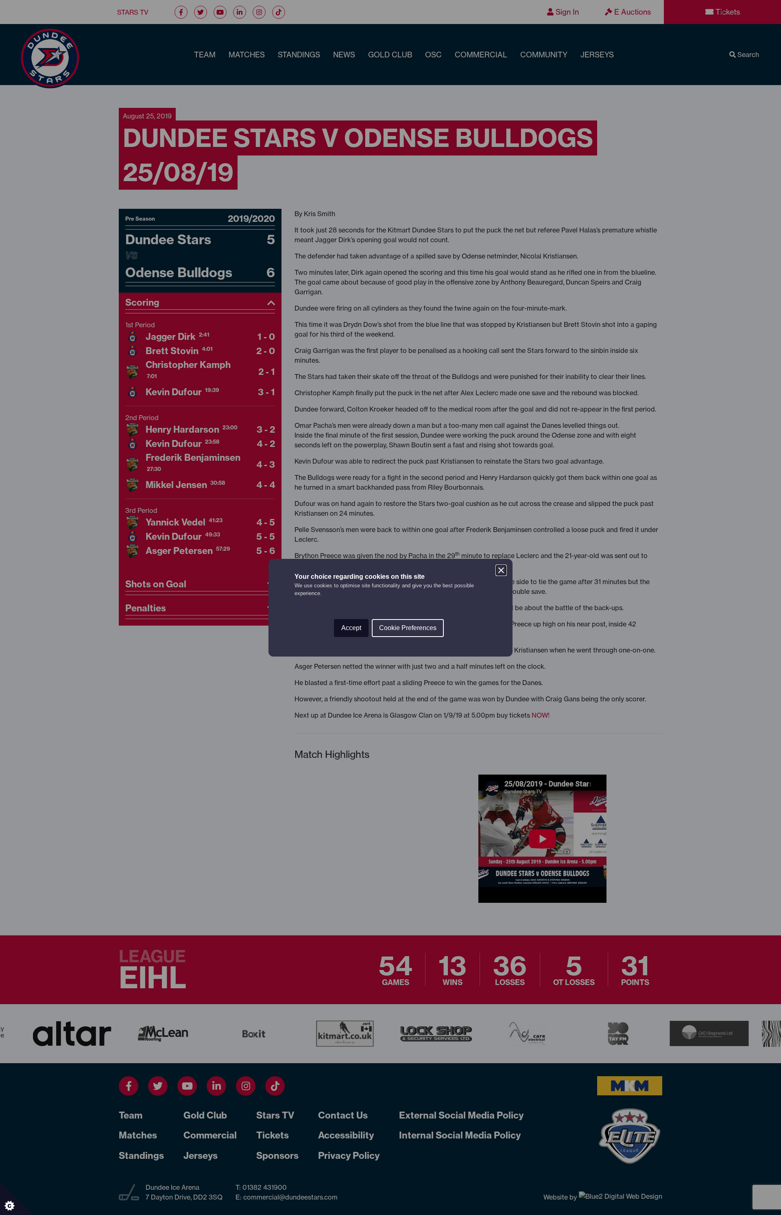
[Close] (501, 570)
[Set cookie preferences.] (16, 1198)
